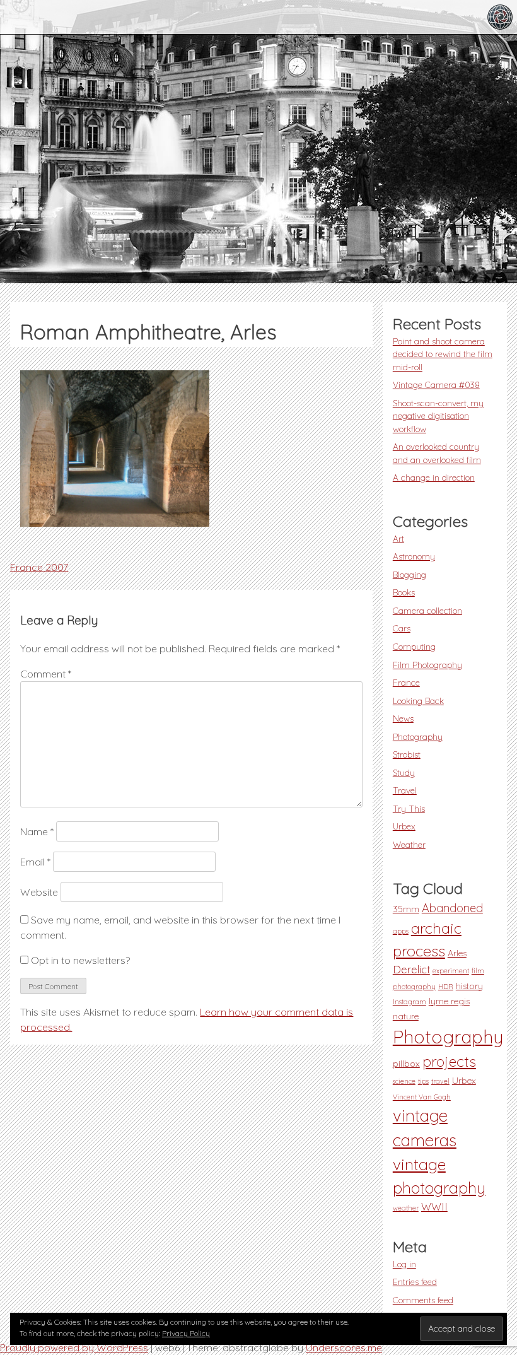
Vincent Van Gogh (422, 1097)
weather (406, 1208)
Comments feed (423, 1299)
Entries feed (415, 1281)
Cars (401, 628)
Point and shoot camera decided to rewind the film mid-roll (442, 354)
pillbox (406, 1063)
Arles (457, 953)
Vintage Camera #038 (436, 384)
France (406, 682)
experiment (451, 970)
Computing (414, 646)
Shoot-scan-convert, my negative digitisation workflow (438, 415)
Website (39, 892)
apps (401, 931)
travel (440, 1081)
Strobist (407, 754)
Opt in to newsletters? (79, 960)
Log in (404, 1263)
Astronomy (414, 556)
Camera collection (427, 610)
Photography (418, 736)
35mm (406, 909)
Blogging (409, 574)
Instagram (409, 1001)
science (404, 1081)
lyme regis (449, 1001)
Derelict (411, 969)
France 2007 (39, 567)
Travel (405, 790)
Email (35, 861)
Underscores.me (344, 1347)
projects (449, 1061)
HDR (445, 986)
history (469, 986)
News (403, 718)
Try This (409, 808)
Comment (45, 673)
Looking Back (418, 700)
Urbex (404, 826)
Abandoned (452, 908)
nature (406, 1016)
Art (398, 538)
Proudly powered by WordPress (74, 1347)
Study (404, 772)
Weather (409, 844)
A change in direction (434, 477)
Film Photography (427, 664)
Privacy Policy (186, 1333)
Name (37, 831)
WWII (434, 1206)
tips (423, 1081)
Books (404, 592)
